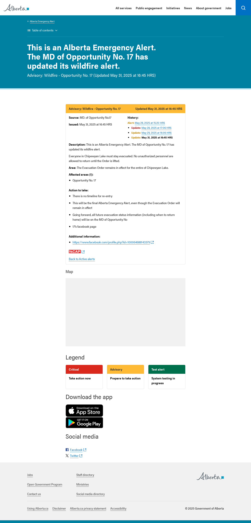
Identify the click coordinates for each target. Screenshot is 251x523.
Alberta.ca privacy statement (88, 508)
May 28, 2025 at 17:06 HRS (156, 128)
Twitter (74, 455)
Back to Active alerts (82, 259)
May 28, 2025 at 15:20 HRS (150, 123)
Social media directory (90, 494)
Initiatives (173, 8)
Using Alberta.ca (37, 508)
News (188, 8)
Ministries (82, 484)
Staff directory (85, 475)
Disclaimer (59, 508)
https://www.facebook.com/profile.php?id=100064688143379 (111, 242)
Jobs (228, 8)
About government (208, 8)
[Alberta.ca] (16, 8)
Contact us (34, 494)
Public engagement (149, 8)
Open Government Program (44, 484)
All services (124, 8)
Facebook (76, 449)
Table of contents (42, 30)
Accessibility (118, 508)
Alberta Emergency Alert (42, 21)
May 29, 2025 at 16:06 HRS (157, 133)
